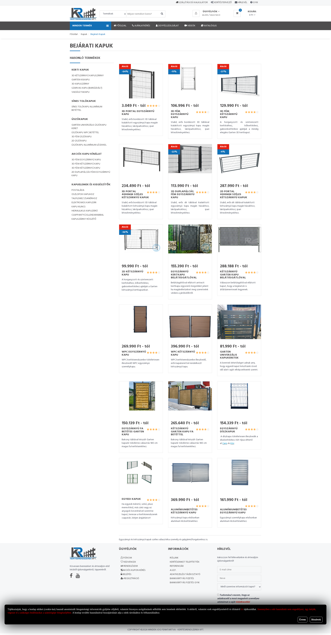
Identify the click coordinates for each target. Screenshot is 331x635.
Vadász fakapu (80, 92)
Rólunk (174, 558)
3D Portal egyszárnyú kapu (138, 113)
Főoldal (121, 26)
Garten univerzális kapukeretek (229, 355)
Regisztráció (215, 15)
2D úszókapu (79, 141)
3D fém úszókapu (82, 137)
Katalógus (210, 26)
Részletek (316, 619)
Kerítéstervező (223, 2)
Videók (191, 26)
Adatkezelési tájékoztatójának (233, 603)
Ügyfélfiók (210, 12)
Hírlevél (242, 2)
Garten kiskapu (81, 80)
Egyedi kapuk (131, 499)
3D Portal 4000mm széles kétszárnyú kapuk (135, 194)
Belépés (205, 15)
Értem (302, 619)
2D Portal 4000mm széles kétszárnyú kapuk (233, 194)
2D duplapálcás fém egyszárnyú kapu (91, 174)
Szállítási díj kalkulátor (193, 2)
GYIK (255, 2)
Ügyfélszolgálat (168, 26)
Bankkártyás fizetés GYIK (185, 583)
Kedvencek (129, 562)
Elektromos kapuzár (84, 203)
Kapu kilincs (79, 207)
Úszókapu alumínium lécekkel (89, 145)
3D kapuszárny (80, 84)
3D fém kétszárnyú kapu (86, 164)
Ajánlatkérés (142, 26)
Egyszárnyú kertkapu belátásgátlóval (184, 274)
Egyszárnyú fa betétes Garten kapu (133, 431)
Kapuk (84, 34)
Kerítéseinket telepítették (184, 562)
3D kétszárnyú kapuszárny (88, 76)
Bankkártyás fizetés (182, 578)
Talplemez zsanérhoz (84, 198)
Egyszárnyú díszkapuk (229, 430)
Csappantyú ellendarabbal (88, 215)
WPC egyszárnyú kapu (134, 353)
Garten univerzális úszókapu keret (89, 126)
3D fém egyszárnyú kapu (86, 160)
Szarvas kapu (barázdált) (87, 88)
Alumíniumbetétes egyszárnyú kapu (233, 511)
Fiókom (127, 558)
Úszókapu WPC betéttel (85, 133)
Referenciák (177, 566)
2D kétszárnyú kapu (132, 273)
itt (242, 609)
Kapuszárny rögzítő (84, 219)
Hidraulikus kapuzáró (85, 211)
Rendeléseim (130, 566)
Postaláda (78, 190)
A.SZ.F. (173, 570)
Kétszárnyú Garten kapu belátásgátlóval (233, 274)
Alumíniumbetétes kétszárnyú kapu (184, 511)
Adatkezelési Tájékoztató (185, 574)
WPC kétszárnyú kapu (183, 353)
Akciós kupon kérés (134, 570)
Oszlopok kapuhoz (83, 194)
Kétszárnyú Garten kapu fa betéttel (182, 431)
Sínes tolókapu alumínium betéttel (87, 108)
